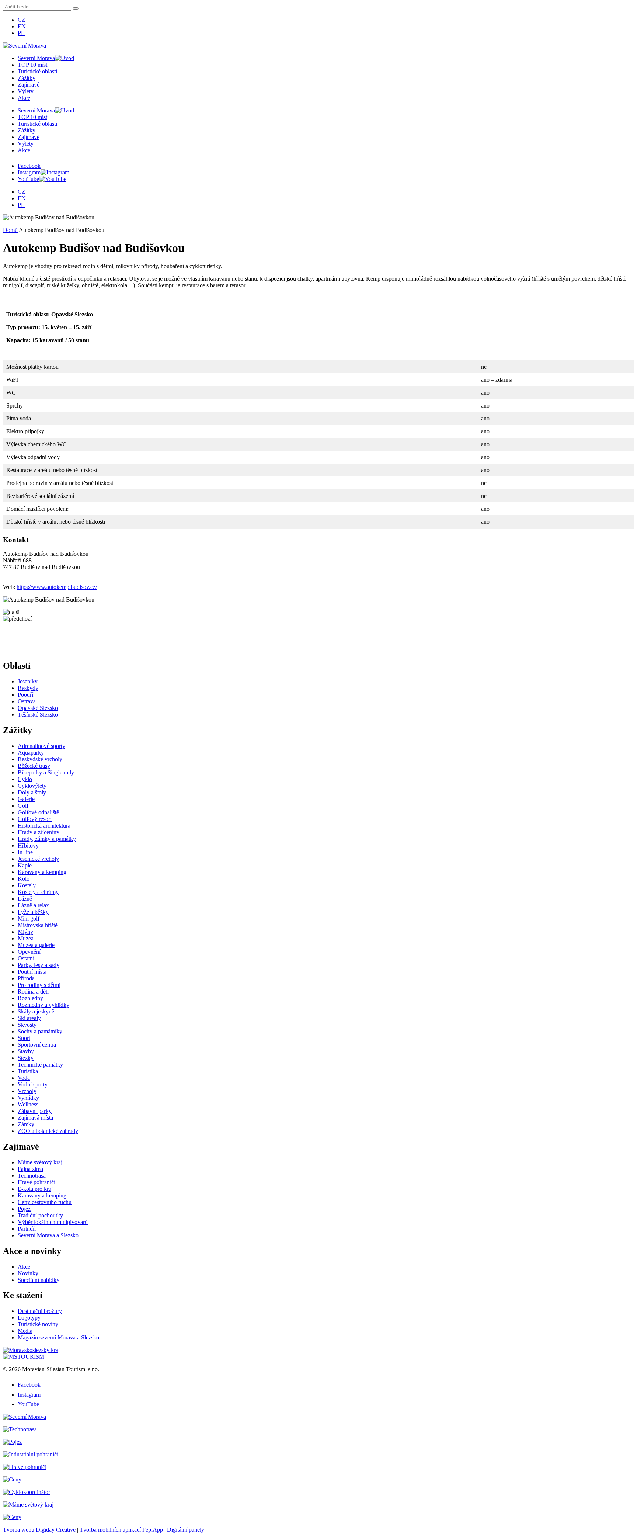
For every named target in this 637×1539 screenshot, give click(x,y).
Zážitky (26, 78)
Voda (24, 1078)
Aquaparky (31, 752)
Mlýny (25, 932)
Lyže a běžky (33, 912)
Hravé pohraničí (36, 1182)
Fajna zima (30, 1169)
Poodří (25, 694)
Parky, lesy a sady (38, 965)
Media (25, 1331)
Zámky (26, 1124)
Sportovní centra (37, 1044)
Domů (10, 230)
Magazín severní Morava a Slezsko (58, 1337)
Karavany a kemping (42, 872)
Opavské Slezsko (38, 708)
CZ (21, 20)
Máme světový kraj (40, 1162)
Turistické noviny (38, 1324)
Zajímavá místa (35, 1118)
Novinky (28, 1273)
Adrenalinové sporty (41, 746)
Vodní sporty (33, 1084)
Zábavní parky (35, 1111)
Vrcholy (27, 1091)
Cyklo (25, 779)
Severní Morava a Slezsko (48, 1235)
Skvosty (27, 1025)
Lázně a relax (33, 905)
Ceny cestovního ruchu (45, 1202)
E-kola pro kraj (35, 1189)
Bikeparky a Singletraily (46, 772)
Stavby (26, 1051)
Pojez (24, 1209)
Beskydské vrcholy (40, 759)
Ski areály (29, 1018)
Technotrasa (32, 1175)
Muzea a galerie (36, 945)
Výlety (26, 91)
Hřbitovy (28, 845)
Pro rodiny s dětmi (39, 985)
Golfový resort (35, 819)
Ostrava (27, 701)
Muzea (26, 938)
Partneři (27, 1229)
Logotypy (29, 1317)
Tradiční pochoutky (40, 1215)
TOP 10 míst (32, 65)
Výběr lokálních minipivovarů (53, 1222)
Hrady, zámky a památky (47, 839)
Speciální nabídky (38, 1280)
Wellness (28, 1104)
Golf (23, 806)
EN (22, 26)
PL (21, 33)
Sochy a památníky (40, 1031)
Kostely (27, 885)
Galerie (26, 799)
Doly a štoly (32, 792)
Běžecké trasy (34, 766)
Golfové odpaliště (38, 812)
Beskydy (28, 688)
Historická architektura (44, 825)
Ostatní (26, 958)
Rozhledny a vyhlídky (43, 1005)
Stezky (26, 1058)
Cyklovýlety (32, 786)
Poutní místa (32, 971)
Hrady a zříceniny (38, 832)
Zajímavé (28, 85)
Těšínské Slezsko (38, 714)
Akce (24, 98)
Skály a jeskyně (36, 1011)
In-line (25, 852)
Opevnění (29, 952)
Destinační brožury (40, 1311)
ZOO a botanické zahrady (48, 1131)
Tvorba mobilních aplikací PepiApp (121, 1529)
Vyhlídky (28, 1098)
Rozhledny (30, 998)
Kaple (25, 865)
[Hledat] (76, 8)
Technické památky (40, 1064)
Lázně (25, 898)
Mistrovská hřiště (38, 925)
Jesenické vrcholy (38, 859)
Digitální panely (185, 1529)
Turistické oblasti (37, 71)
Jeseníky (28, 681)
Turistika (28, 1071)
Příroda (26, 978)
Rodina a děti (33, 991)
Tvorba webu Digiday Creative (39, 1529)
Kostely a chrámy (38, 892)
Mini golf (28, 918)
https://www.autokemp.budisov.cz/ (57, 587)
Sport (24, 1038)
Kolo (23, 879)
